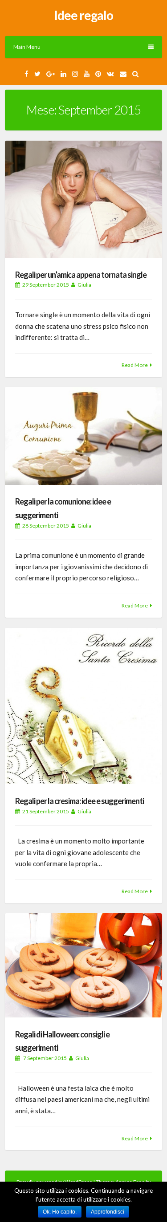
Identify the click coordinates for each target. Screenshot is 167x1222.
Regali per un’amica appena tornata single (81, 275)
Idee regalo (83, 15)
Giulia (84, 284)
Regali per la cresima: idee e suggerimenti (79, 801)
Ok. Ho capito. (60, 1212)
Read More (135, 365)
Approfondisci (107, 1212)
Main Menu (27, 46)
